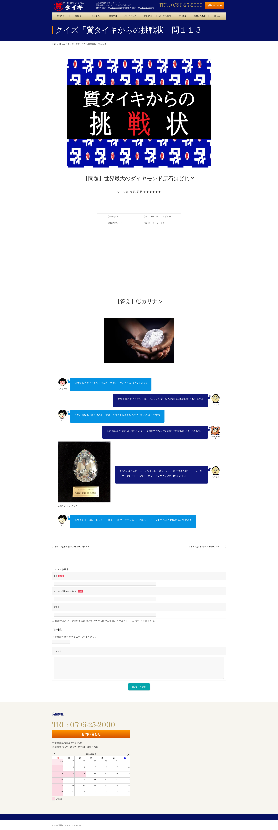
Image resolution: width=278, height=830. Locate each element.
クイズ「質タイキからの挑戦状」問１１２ (72, 547)
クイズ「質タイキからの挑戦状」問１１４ (206, 547)
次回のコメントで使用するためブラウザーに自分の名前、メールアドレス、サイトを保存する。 (106, 620)
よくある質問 (165, 16)
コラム (217, 16)
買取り (78, 16)
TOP (54, 44)
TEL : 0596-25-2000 (181, 5)
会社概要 (182, 16)
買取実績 (148, 16)
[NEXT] (127, 754)
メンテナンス (130, 16)
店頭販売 (96, 16)
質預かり (61, 16)
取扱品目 (113, 16)
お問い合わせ (213, 5)
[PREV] (55, 754)
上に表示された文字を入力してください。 (74, 637)
